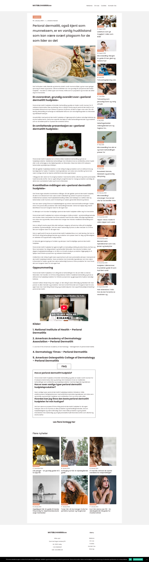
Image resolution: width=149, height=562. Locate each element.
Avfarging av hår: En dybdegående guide (74, 471)
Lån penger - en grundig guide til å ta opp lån (46, 471)
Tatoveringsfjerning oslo (106, 80)
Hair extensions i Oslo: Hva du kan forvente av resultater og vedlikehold (106, 292)
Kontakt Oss (112, 6)
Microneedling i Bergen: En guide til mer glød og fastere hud (106, 58)
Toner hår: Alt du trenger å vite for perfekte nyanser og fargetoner (74, 510)
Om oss (96, 6)
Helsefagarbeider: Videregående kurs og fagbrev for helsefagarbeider (105, 125)
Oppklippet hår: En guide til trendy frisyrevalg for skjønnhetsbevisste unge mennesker (46, 511)
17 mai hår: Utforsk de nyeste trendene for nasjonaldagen (101, 471)
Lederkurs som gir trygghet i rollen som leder (105, 34)
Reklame (89, 6)
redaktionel (37, 17)
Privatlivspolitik (138, 559)
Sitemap (91, 549)
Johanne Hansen (52, 20)
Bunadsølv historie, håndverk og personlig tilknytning (106, 173)
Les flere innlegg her (64, 421)
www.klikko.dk (59, 550)
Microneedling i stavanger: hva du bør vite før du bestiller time (106, 198)
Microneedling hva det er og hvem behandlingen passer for (106, 149)
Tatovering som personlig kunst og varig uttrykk (106, 101)
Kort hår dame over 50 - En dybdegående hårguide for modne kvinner (100, 511)
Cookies (103, 6)
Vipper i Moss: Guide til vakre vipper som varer (106, 221)
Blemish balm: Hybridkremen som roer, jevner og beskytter (106, 243)
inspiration (100, 26)
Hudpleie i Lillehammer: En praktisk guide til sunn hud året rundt (106, 267)
